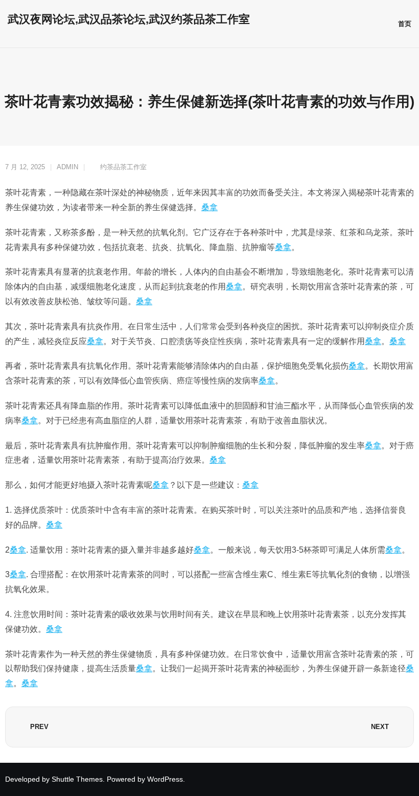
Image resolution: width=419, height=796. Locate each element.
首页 (404, 24)
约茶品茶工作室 (123, 167)
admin (67, 167)
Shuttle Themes (77, 779)
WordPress (165, 779)
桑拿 (209, 207)
